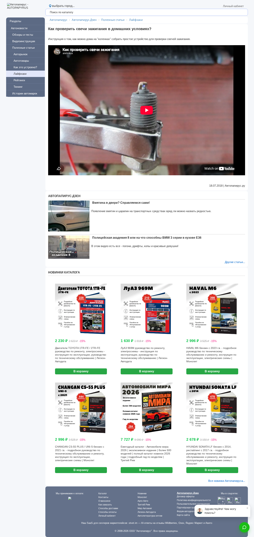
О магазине (104, 501)
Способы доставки (108, 508)
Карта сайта (183, 515)
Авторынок (21, 54)
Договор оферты (185, 496)
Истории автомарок (24, 93)
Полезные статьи (23, 47)
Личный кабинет (233, 6)
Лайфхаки (20, 73)
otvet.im (133, 523)
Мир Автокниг (145, 508)
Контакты (103, 497)
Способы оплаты (107, 512)
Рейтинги (19, 80)
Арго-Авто (143, 501)
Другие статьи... (235, 262)
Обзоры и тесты (22, 34)
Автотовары (21, 60)
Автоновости (19, 28)
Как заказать (105, 504)
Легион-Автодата (147, 512)
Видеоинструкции (23, 41)
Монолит (142, 497)
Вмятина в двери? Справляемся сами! (121, 202)
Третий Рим (144, 504)
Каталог (102, 493)
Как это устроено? (25, 67)
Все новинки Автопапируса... (226, 480)
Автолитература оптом (150, 516)
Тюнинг (18, 86)
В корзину (81, 371)
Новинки (142, 493)
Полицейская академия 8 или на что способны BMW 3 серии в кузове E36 (146, 237)
